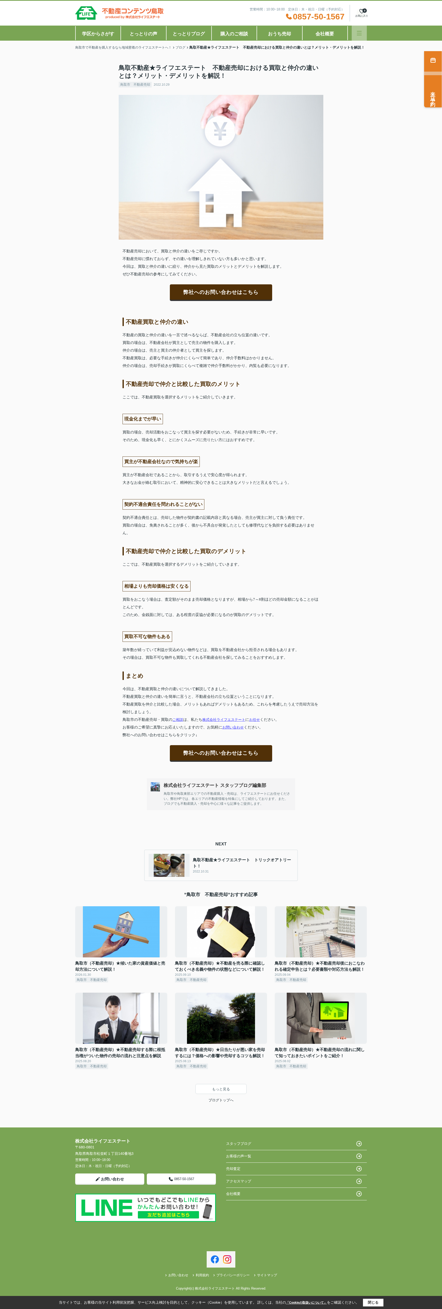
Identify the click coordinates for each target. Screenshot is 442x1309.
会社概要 (325, 33)
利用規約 (202, 1275)
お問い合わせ (233, 727)
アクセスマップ (238, 1181)
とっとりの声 (143, 33)
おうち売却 (279, 33)
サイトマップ (267, 1275)
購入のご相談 (234, 33)
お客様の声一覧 (238, 1156)
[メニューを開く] (359, 33)
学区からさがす (98, 33)
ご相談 (177, 720)
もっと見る (221, 1089)
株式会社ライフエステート (223, 720)
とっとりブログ (189, 33)
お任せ (254, 720)
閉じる (373, 1302)
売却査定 (233, 1169)
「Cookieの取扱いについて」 (306, 1302)
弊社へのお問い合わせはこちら (221, 292)
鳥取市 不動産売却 (135, 84)
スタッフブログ (238, 1144)
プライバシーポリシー (233, 1275)
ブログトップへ (221, 1100)
